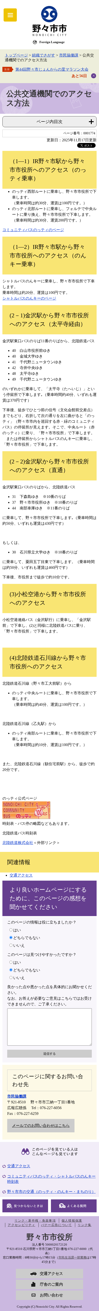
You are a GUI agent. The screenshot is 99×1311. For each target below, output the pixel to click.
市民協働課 (68, 55)
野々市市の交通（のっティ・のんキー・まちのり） (51, 1192)
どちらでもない (26, 938)
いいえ (19, 945)
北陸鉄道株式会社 (17, 843)
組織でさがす (43, 55)
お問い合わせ (51, 1295)
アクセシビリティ (21, 1225)
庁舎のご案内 (51, 1284)
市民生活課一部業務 (72, 1257)
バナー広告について (56, 1225)
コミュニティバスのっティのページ (33, 230)
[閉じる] (93, 75)
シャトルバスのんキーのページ (29, 298)
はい (17, 930)
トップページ (16, 55)
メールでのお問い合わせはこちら (41, 1125)
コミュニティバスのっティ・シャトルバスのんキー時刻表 (51, 1179)
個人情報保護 (72, 1220)
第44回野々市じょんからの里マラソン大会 (51, 69)
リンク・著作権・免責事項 (35, 1220)
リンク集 (84, 1225)
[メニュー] (10, 15)
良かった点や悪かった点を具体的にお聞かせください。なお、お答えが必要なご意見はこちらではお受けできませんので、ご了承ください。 (49, 995)
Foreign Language (52, 42)
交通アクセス (21, 875)
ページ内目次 (49, 121)
